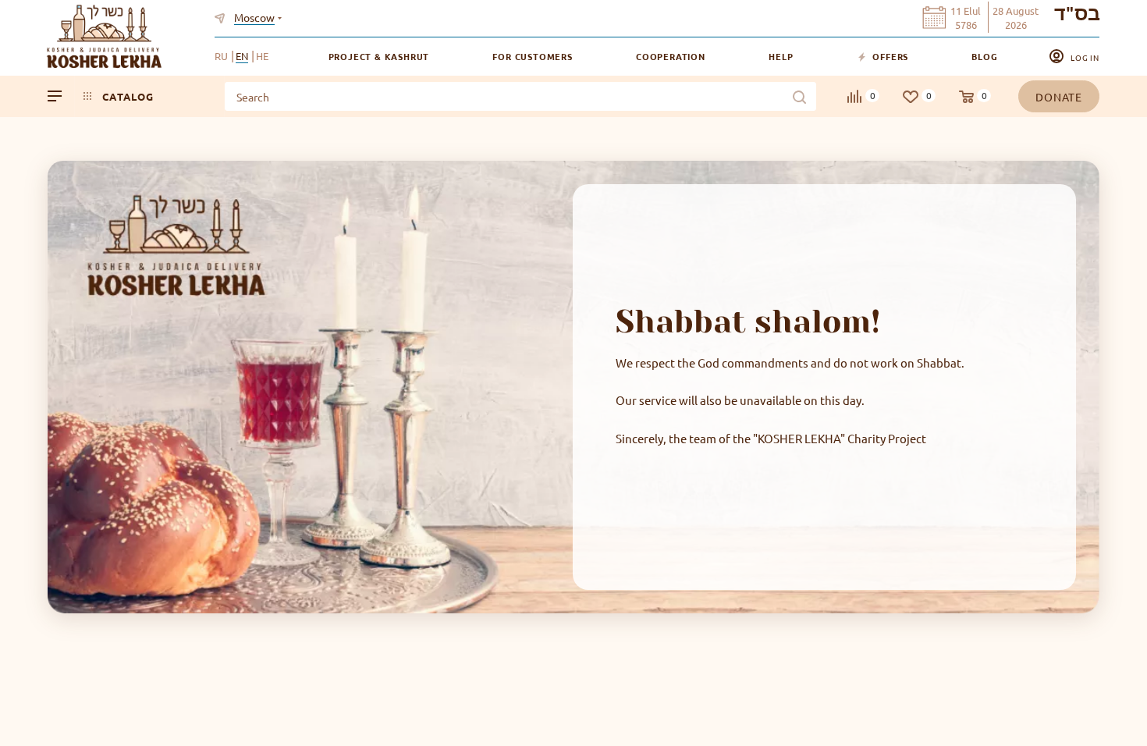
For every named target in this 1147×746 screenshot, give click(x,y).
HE (262, 55)
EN (242, 55)
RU (221, 55)
